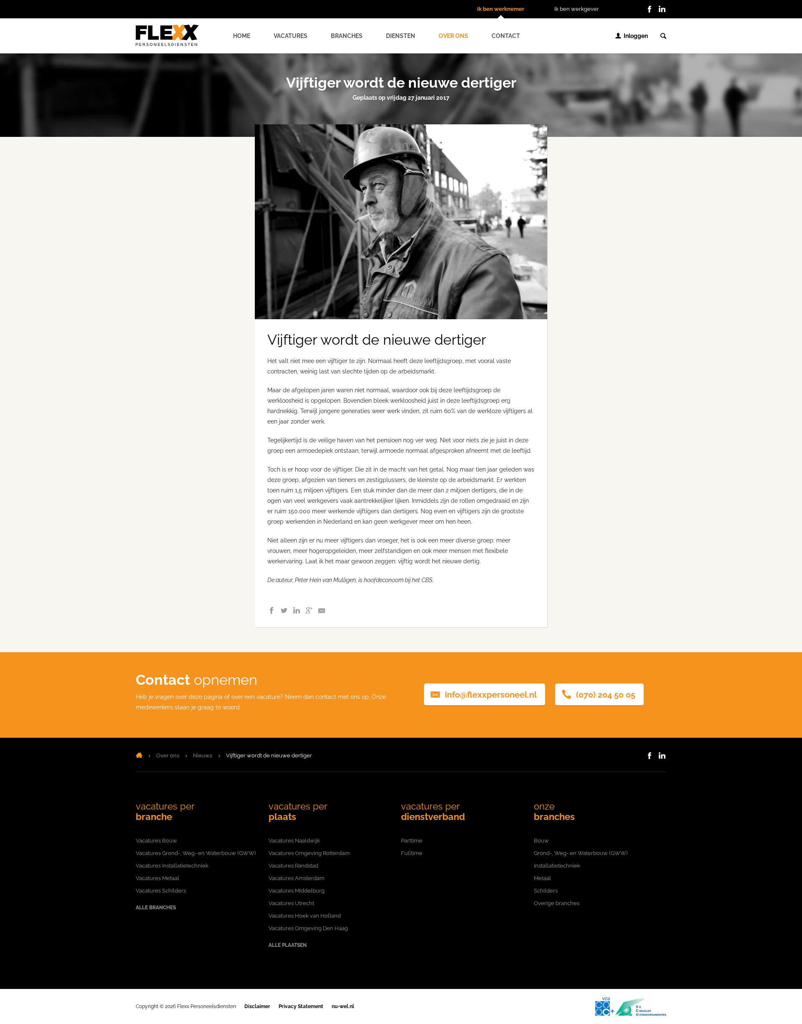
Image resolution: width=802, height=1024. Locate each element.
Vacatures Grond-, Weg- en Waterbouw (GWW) (196, 853)
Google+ (309, 610)
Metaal (542, 878)
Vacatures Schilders (161, 891)
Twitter (284, 610)
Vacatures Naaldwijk (294, 840)
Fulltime (411, 853)
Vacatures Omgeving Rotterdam (309, 853)
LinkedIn (662, 9)
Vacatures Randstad (293, 866)
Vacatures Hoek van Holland (305, 916)
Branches (347, 36)
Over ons (453, 36)
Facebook (649, 9)
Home (241, 36)
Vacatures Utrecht (291, 903)
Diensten (400, 36)
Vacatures (290, 36)
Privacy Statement (301, 1006)
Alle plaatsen (288, 945)
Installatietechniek (557, 866)
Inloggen (636, 36)
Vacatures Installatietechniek (172, 866)
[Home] (139, 755)
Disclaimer (257, 1006)
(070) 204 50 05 (605, 695)
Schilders (546, 891)
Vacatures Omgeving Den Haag (308, 928)
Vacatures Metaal (157, 878)
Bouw (541, 840)
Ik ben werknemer (500, 9)
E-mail (321, 610)
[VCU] (630, 1006)
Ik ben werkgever (576, 9)
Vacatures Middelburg (297, 891)
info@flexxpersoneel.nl (491, 695)
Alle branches (156, 908)
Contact (506, 36)
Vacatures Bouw (156, 840)
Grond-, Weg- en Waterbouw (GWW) (580, 853)
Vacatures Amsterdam (297, 878)
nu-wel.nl (343, 1006)
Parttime (411, 840)
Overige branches (556, 903)
